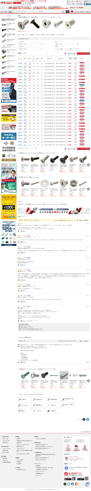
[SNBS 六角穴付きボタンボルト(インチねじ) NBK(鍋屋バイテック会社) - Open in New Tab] (73, 375)
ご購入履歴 (28, 4)
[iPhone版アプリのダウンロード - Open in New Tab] (70, 478)
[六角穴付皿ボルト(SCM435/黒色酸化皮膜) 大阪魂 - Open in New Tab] (64, 159)
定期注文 (22, 4)
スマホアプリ (5, 460)
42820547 (20, 123)
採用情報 (17, 457)
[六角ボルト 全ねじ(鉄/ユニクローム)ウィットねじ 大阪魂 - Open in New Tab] (25, 375)
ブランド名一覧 (6, 440)
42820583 (20, 135)
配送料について (67, 441)
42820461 (20, 98)
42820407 (20, 79)
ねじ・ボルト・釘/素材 (41, 204)
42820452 (20, 94)
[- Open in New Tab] (68, 448)
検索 (67, 11)
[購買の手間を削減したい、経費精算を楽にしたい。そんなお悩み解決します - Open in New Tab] (54, 211)
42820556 (20, 126)
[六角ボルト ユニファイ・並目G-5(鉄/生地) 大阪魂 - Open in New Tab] (44, 375)
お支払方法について (81, 439)
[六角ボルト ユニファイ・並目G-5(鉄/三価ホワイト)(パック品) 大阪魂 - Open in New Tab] (64, 375)
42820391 (20, 76)
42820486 (20, 104)
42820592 (20, 138)
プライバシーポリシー (40, 471)
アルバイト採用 (20, 459)
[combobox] (41, 11)
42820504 (20, 110)
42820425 (20, 85)
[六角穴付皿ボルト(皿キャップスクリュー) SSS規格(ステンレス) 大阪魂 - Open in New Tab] (83, 159)
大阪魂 (19, 15)
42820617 (20, 144)
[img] (6, 2)
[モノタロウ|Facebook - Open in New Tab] (72, 485)
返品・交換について (81, 441)
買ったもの (82, 11)
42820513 (20, 113)
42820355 (20, 63)
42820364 (20, 66)
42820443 (20, 91)
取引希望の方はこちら (21, 469)
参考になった (23, 241)
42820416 (20, 82)
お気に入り (88, 11)
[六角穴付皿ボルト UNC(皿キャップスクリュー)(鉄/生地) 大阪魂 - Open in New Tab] (54, 159)
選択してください (23, 44)
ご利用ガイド (69, 437)
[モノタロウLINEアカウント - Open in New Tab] (68, 485)
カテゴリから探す (4, 11)
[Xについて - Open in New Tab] (65, 485)
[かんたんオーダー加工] (8, 161)
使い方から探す (6, 452)
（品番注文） (10, 11)
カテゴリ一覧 (5, 438)
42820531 (20, 120)
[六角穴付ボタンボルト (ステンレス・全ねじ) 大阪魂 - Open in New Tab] (35, 183)
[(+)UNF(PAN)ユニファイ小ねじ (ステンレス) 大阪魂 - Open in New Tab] (35, 375)
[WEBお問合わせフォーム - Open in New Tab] (68, 2)
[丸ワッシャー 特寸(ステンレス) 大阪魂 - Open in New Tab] (44, 183)
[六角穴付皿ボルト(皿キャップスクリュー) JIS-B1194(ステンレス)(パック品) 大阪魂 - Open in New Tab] (64, 183)
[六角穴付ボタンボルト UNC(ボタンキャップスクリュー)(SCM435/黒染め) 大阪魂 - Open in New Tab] (83, 375)
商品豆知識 (5, 458)
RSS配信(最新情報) (7, 462)
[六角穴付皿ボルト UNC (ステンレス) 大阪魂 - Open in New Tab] (25, 159)
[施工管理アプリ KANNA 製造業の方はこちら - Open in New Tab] (8, 192)
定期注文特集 (5, 450)
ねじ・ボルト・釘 (51, 204)
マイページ (15, 4)
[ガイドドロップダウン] (80, 3)
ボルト (57, 204)
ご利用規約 (37, 465)
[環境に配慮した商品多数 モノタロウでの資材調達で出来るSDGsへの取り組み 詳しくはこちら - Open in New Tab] (8, 245)
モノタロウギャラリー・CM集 (23, 453)
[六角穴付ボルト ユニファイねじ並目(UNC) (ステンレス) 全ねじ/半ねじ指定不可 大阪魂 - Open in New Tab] (54, 183)
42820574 (20, 132)
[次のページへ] (88, 164)
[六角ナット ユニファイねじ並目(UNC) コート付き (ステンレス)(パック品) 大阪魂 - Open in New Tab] (73, 183)
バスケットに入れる (84, 53)
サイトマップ (38, 475)
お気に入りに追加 (71, 53)
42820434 (20, 88)
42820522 (20, 116)
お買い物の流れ (67, 439)
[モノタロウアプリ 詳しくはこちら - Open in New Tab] (77, 474)
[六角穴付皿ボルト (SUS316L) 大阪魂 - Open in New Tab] (73, 159)
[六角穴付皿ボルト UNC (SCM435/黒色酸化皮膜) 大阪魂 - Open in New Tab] (35, 159)
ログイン (17, 2)
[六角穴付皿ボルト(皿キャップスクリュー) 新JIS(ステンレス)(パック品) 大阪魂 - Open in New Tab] (44, 159)
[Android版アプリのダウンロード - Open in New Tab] (83, 478)
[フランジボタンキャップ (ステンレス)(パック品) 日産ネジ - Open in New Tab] (25, 183)
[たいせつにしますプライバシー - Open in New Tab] (87, 484)
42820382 (20, 73)
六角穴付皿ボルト (64, 204)
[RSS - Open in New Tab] (76, 485)
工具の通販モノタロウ (30, 204)
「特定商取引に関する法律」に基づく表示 (44, 467)
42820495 (20, 107)
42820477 (20, 101)
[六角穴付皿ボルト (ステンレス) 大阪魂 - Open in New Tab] (83, 183)
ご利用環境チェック (39, 473)
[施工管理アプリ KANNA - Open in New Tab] (8, 181)
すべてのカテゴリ (17, 11)
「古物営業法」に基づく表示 (41, 469)
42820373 (20, 69)
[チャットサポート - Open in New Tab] (73, 2)
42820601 (20, 141)
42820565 (20, 129)
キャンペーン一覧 (6, 448)
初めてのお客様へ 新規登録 (29, 2)
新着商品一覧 (5, 442)
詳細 (63, 11)
